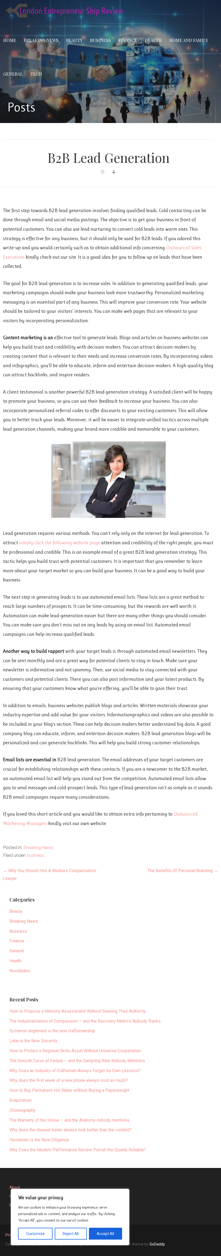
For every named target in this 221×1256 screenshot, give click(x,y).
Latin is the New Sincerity (33, 1040)
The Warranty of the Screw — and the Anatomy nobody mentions (69, 1120)
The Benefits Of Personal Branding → (182, 870)
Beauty (74, 40)
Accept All (105, 1234)
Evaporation (20, 1100)
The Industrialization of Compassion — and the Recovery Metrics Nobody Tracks (85, 1021)
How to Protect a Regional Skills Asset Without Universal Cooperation (75, 1050)
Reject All (71, 1234)
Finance (127, 40)
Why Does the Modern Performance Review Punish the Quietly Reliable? (77, 1149)
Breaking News (41, 40)
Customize (35, 1234)
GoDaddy (157, 1244)
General (13, 74)
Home (9, 40)
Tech (36, 74)
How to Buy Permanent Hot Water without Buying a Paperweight (69, 1090)
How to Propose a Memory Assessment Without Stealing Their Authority (77, 1011)
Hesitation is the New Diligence (39, 1139)
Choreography (22, 1110)
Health (153, 40)
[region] (70, 1217)
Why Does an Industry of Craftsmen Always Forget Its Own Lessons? (74, 1070)
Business (100, 40)
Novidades (19, 970)
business (35, 855)
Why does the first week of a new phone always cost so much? (68, 1080)
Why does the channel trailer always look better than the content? (70, 1129)
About (14, 1187)
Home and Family (188, 40)
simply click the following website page (59, 542)
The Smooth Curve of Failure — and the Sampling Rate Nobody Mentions (77, 1060)
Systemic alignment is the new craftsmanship (52, 1030)
